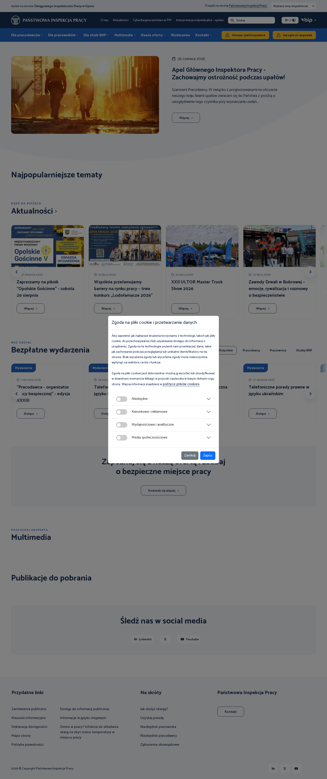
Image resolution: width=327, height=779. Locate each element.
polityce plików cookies (181, 384)
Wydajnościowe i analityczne (153, 425)
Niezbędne (139, 399)
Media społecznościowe (149, 438)
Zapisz (207, 456)
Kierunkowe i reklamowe (149, 412)
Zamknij (190, 456)
